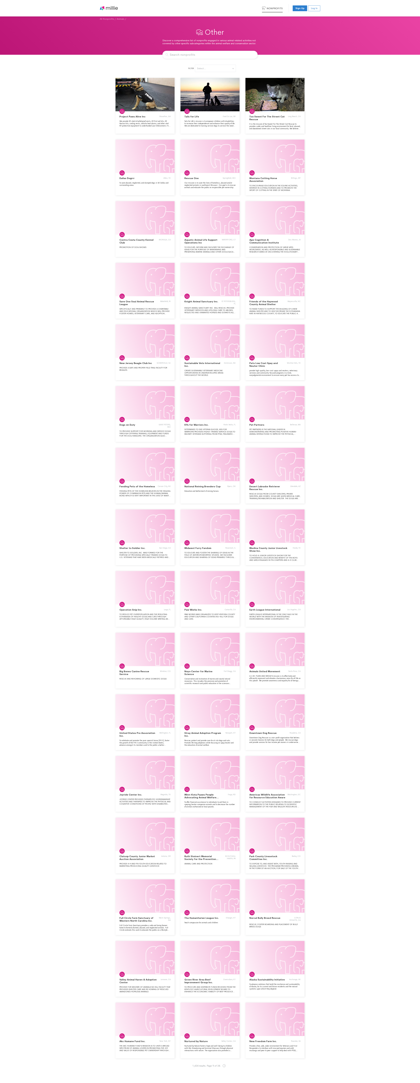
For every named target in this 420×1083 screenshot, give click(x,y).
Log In (314, 8)
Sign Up (299, 8)
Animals (120, 18)
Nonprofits (275, 8)
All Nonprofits (107, 18)
